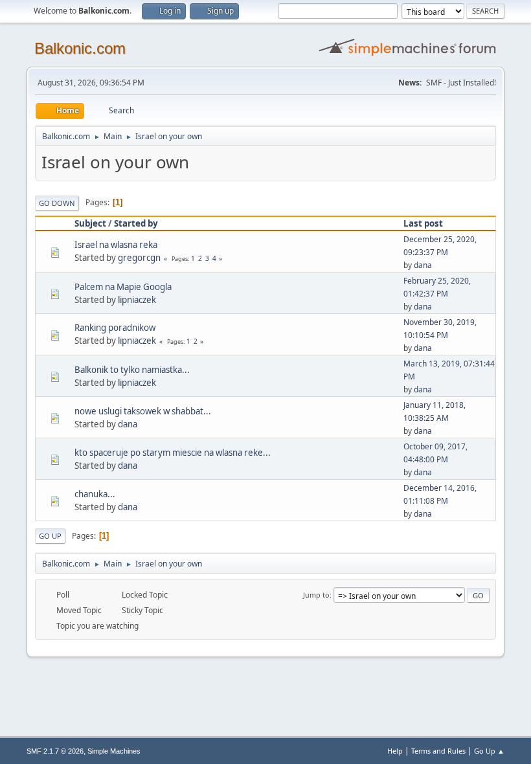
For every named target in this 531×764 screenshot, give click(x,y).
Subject (90, 223)
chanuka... (94, 494)
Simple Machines (114, 751)
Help (395, 751)
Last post (423, 223)
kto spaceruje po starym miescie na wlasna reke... (172, 452)
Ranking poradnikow (114, 327)
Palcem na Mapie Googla (123, 287)
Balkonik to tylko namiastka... (132, 370)
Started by (136, 223)
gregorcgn (139, 258)
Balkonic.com (80, 48)
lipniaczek (137, 300)
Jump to (316, 595)
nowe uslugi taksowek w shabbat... (142, 411)
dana (423, 265)
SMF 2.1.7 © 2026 (55, 751)
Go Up (50, 536)
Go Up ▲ (489, 751)
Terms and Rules (438, 751)
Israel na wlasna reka (115, 245)
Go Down (57, 203)
